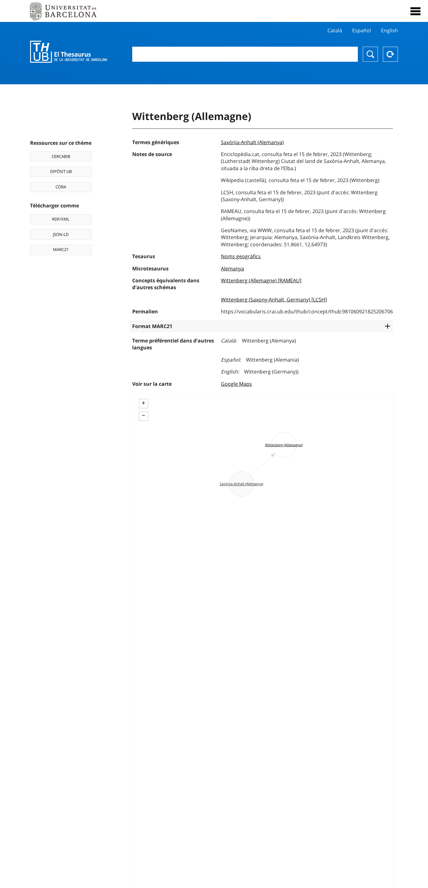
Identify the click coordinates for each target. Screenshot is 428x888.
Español (361, 30)
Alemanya (232, 268)
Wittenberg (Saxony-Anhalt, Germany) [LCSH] (274, 299)
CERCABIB (61, 156)
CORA (60, 187)
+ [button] (143, 403)
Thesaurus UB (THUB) (68, 51)
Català (334, 30)
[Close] (415, 11)
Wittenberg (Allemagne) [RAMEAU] (261, 280)
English (389, 30)
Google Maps (236, 383)
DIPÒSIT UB (61, 171)
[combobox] (245, 54)
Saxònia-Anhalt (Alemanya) (252, 142)
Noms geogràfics (241, 256)
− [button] (143, 415)
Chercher (370, 54)
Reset (390, 54)
